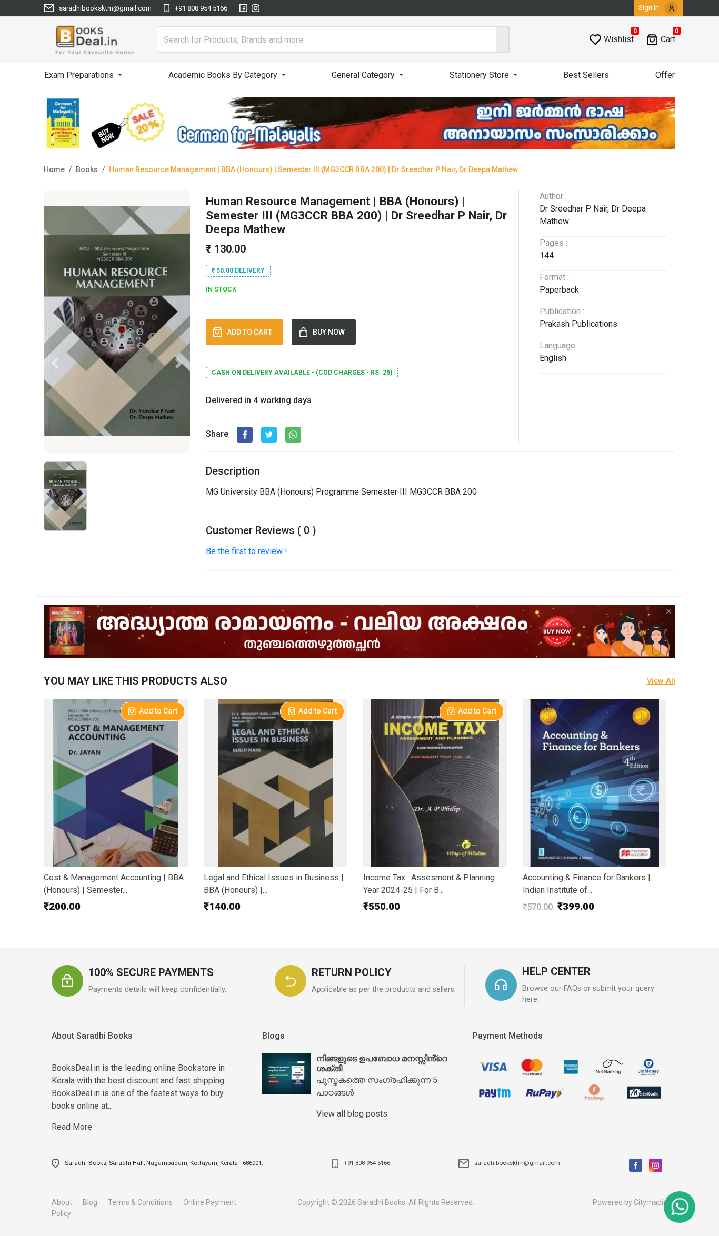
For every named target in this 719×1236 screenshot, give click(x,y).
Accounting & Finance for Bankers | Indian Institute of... (587, 883)
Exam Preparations (80, 75)
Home (54, 169)
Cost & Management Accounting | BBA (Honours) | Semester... (114, 883)
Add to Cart (158, 711)
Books (87, 169)
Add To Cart (251, 332)
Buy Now (330, 332)
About (66, 1202)
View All (661, 681)
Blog (94, 1202)
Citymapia (650, 1202)
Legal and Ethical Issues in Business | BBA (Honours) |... (274, 883)
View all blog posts (351, 1114)
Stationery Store (480, 75)
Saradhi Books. (382, 1202)
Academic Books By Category (223, 75)
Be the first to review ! (246, 551)
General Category (364, 75)
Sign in (649, 8)
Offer (665, 75)
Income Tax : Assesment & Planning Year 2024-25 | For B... (429, 883)
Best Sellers (586, 75)
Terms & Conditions (145, 1202)
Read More (139, 1081)
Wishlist (619, 39)
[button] (55, 363)
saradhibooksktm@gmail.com (105, 8)
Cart (668, 39)
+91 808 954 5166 (201, 8)
